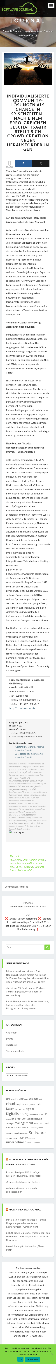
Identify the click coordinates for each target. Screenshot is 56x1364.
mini (12, 866)
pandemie (28, 866)
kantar (39, 863)
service (9, 1133)
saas (23, 1128)
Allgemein (15, 856)
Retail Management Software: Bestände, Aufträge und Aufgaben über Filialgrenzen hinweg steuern (27, 1005)
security (34, 1127)
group (8, 1119)
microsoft (44, 1123)
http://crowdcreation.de (22, 708)
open (18, 866)
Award (18, 859)
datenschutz (20, 1109)
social (13, 870)
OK (20, 1359)
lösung (38, 1118)
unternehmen (16, 1142)
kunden (21, 1118)
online (17, 1127)
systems (22, 870)
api (11, 859)
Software (37, 1132)
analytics (14, 1099)
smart (25, 1133)
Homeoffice (28, 863)
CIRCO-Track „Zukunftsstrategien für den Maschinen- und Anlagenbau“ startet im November (28, 1236)
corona (33, 859)
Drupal (41, 859)
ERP (45, 1114)
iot (13, 1118)
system (24, 1138)
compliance (21, 1104)
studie (16, 1138)
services (18, 1133)
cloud (10, 1103)
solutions (10, 1138)
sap (27, 1127)
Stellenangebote (15, 1051)
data (38, 1104)
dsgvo (31, 1114)
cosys (29, 1104)
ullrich (30, 870)
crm (33, 1104)
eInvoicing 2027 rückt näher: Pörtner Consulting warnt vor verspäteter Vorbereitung (25, 991)
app (21, 1098)
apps (26, 1099)
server (40, 1127)
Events (9, 1038)
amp (8, 1098)
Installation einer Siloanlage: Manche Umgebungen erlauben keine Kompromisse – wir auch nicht (26, 1223)
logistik (31, 1118)
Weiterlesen (33, 1359)
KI (15, 1119)
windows (37, 1143)
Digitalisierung (17, 1113)
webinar (30, 1143)
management (23, 1123)
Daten (10, 1109)
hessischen (15, 863)
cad (40, 1099)
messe (36, 1123)
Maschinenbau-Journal (25, 1209)
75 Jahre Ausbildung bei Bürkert (23, 1181)
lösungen (10, 1123)
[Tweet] (41, 163)
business (33, 1098)
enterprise (38, 1114)
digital (30, 1109)
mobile (10, 1127)
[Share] (23, 163)
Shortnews (12, 1044)
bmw (25, 859)
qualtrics (39, 866)
